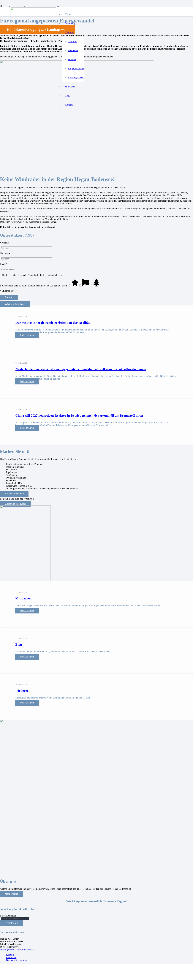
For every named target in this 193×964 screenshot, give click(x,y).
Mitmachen (23, 598)
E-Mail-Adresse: (8, 915)
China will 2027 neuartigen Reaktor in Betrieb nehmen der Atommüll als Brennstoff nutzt (79, 415)
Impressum (11, 957)
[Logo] (33, 32)
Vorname (4, 242)
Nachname (5, 253)
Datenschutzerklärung (16, 960)
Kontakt (10, 954)
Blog (18, 644)
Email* (3, 264)
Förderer (21, 690)
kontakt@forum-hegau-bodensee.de (17, 949)
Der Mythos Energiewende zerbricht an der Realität (52, 322)
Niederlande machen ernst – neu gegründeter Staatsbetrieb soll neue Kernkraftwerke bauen (80, 369)
